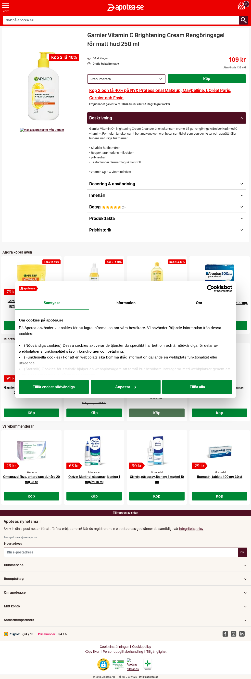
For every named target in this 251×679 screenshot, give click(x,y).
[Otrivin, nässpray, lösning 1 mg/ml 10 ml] (157, 451)
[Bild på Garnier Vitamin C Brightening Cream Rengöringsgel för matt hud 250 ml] (43, 86)
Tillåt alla (197, 387)
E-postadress (13, 543)
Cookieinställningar (114, 647)
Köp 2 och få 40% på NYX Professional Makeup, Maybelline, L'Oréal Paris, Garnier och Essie (160, 94)
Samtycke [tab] (52, 303)
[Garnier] (42, 130)
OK (242, 552)
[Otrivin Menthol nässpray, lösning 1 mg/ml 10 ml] (94, 451)
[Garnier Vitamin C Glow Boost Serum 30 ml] (94, 277)
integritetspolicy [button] (191, 529)
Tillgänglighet (156, 651)
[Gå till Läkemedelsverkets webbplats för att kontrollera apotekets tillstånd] (118, 664)
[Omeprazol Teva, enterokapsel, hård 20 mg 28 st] (31, 451)
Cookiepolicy (141, 647)
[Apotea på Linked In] (243, 634)
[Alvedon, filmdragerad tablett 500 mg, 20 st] (219, 277)
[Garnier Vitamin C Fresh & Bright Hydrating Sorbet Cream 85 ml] (31, 277)
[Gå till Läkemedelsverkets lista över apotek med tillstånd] (147, 664)
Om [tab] (199, 303)
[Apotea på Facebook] (226, 634)
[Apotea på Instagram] (235, 634)
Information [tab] (125, 303)
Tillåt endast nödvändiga (54, 387)
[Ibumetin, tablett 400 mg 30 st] (219, 451)
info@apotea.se (148, 677)
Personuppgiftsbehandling (123, 651)
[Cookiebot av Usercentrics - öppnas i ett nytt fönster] (210, 288)
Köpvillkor (92, 651)
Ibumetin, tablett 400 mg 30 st (219, 477)
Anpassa (122, 387)
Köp (207, 78)
